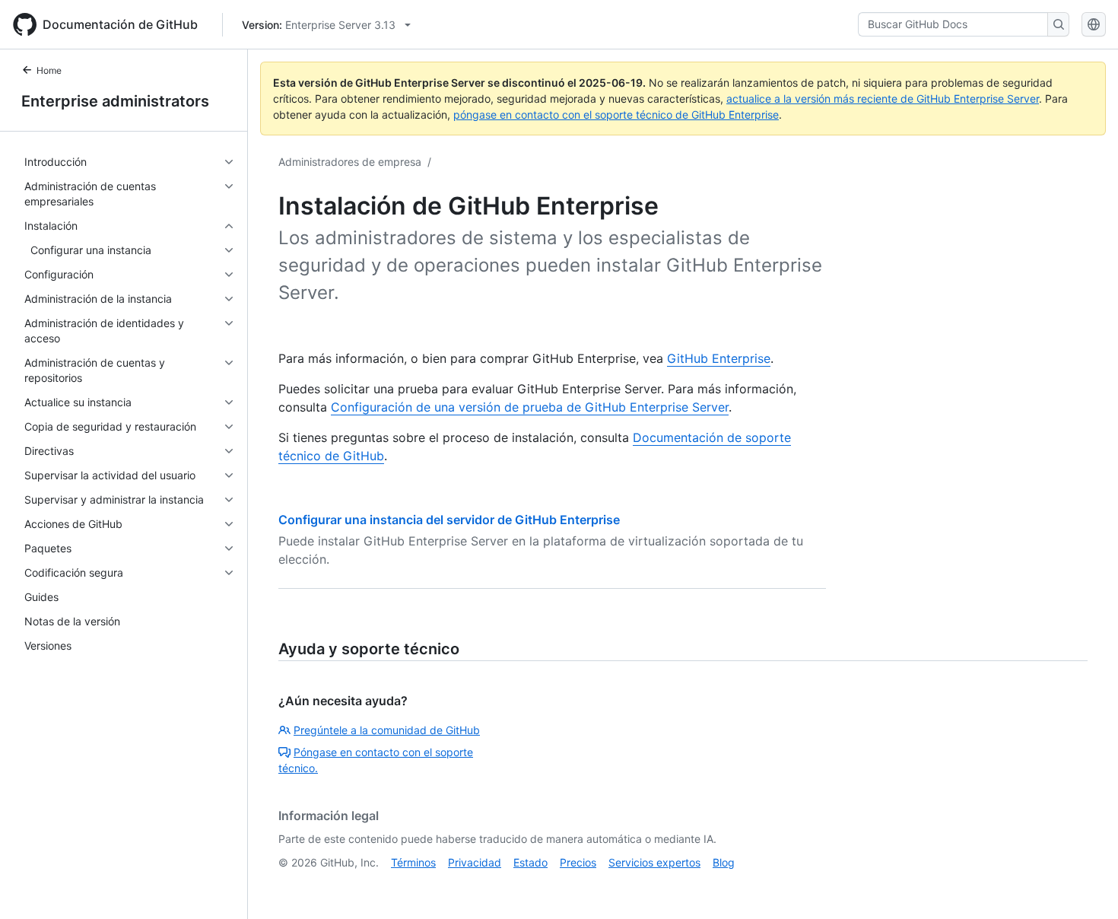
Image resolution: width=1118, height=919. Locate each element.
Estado (530, 862)
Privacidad (474, 862)
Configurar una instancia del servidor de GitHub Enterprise (449, 519)
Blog (724, 862)
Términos (413, 862)
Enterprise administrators (115, 101)
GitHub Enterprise (718, 358)
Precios (578, 862)
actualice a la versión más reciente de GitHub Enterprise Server (882, 98)
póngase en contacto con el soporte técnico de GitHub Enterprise (616, 114)
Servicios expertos (654, 862)
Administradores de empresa (349, 161)
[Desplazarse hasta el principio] (1084, 885)
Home (49, 70)
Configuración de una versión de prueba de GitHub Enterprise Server (530, 407)
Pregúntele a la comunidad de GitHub (387, 729)
